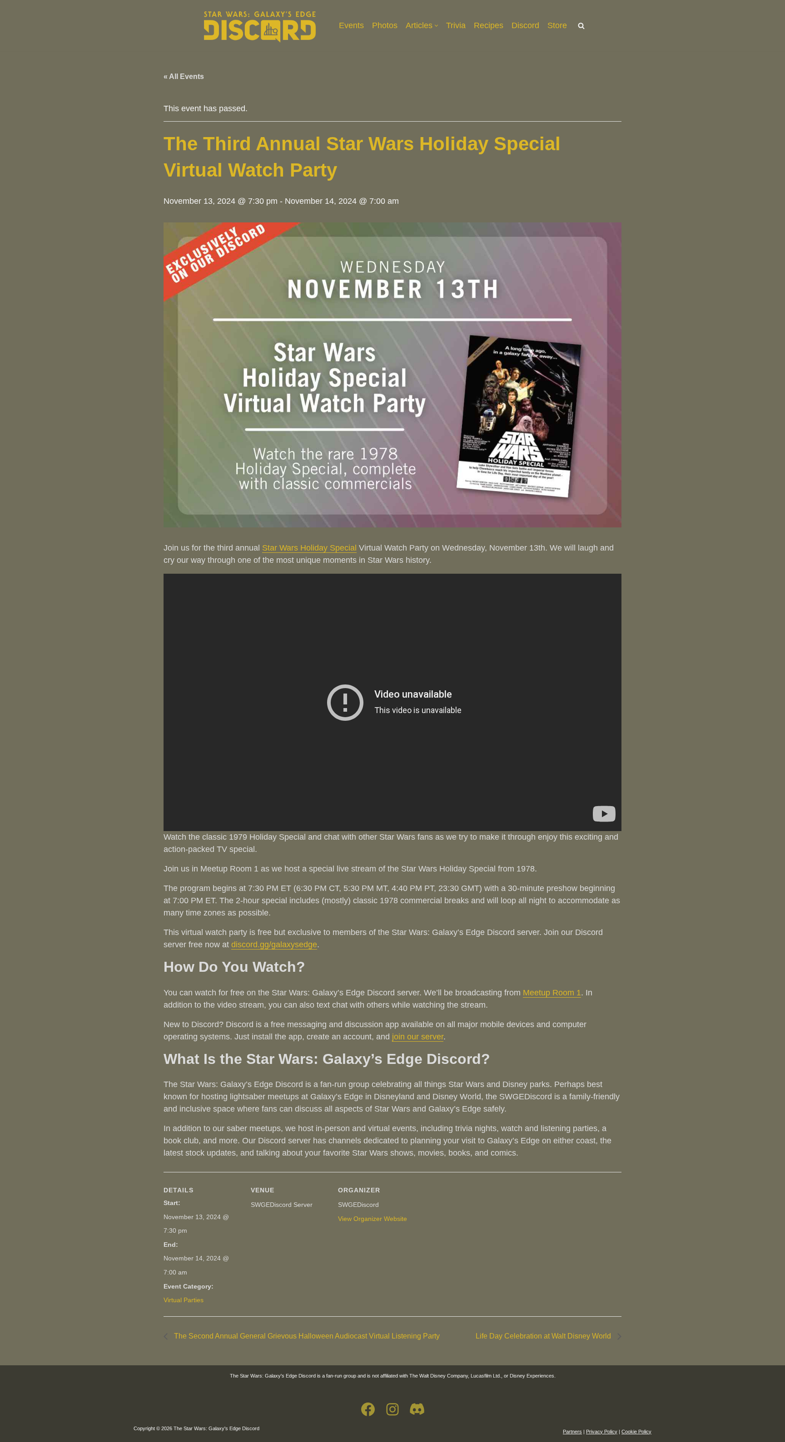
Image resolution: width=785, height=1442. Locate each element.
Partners (572, 1431)
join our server (417, 1036)
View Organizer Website (372, 1218)
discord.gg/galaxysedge (274, 944)
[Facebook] (368, 1409)
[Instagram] (392, 1409)
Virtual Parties (184, 1300)
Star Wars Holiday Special (309, 547)
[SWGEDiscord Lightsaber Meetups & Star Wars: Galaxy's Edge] (259, 26)
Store (557, 25)
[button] (436, 25)
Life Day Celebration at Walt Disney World (544, 1336)
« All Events (184, 76)
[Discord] (417, 1409)
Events (351, 25)
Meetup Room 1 (552, 992)
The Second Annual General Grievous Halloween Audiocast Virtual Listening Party (306, 1336)
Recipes (488, 25)
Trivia (456, 25)
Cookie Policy (636, 1431)
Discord (525, 25)
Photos (384, 25)
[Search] (581, 25)
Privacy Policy (601, 1431)
